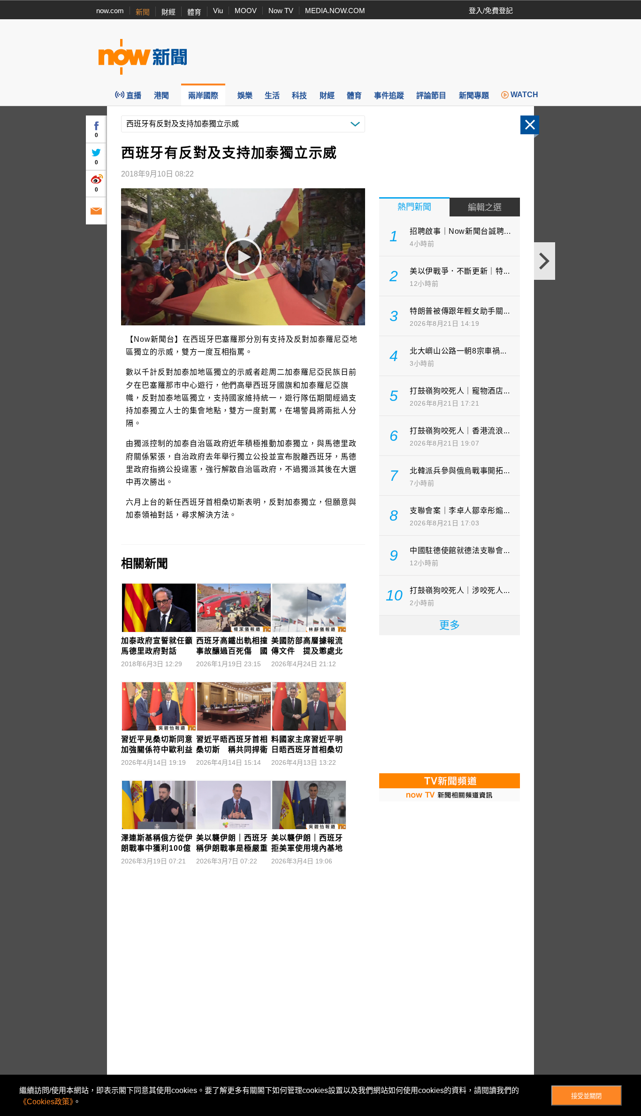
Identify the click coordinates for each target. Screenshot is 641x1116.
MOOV (246, 11)
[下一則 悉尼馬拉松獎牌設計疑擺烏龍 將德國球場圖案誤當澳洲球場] (544, 261)
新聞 (143, 12)
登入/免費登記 (491, 11)
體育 (194, 12)
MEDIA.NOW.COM (335, 11)
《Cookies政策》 (46, 1102)
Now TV (280, 11)
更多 (449, 625)
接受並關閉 (586, 1096)
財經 (168, 12)
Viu (218, 11)
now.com (110, 11)
